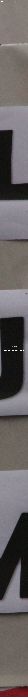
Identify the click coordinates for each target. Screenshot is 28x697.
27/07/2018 (10, 354)
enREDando (17, 354)
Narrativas (14, 346)
